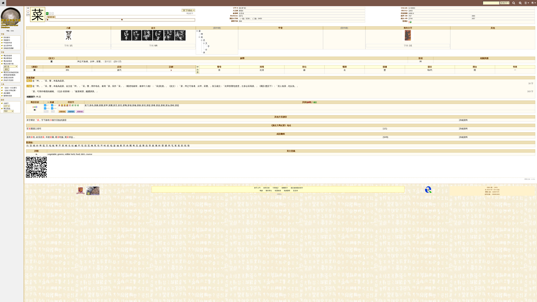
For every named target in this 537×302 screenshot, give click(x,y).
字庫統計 (276, 188)
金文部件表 (7, 46)
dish (83, 154)
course (89, 154)
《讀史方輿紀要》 (10, 90)
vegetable (52, 154)
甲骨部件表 (7, 43)
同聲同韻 (62, 111)
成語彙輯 (6, 93)
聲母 (5, 75)
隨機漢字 (285, 188)
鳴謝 (261, 190)
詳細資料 (463, 120)
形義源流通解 (8, 48)
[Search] (514, 3)
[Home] (3, 3)
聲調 (13, 75)
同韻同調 (71, 111)
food (78, 154)
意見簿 (295, 190)
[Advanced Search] (520, 3)
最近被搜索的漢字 (297, 188)
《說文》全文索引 (10, 88)
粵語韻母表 (7, 61)
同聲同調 (80, 111)
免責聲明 (287, 190)
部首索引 (6, 37)
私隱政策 (278, 190)
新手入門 (257, 188)
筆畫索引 (6, 40)
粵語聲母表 (7, 58)
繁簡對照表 (7, 96)
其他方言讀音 (8, 80)
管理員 (279, 194)
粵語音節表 (7, 56)
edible (67, 154)
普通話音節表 (8, 78)
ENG (12, 31)
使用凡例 (266, 188)
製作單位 (269, 190)
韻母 (9, 75)
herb (73, 154)
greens (60, 154)
